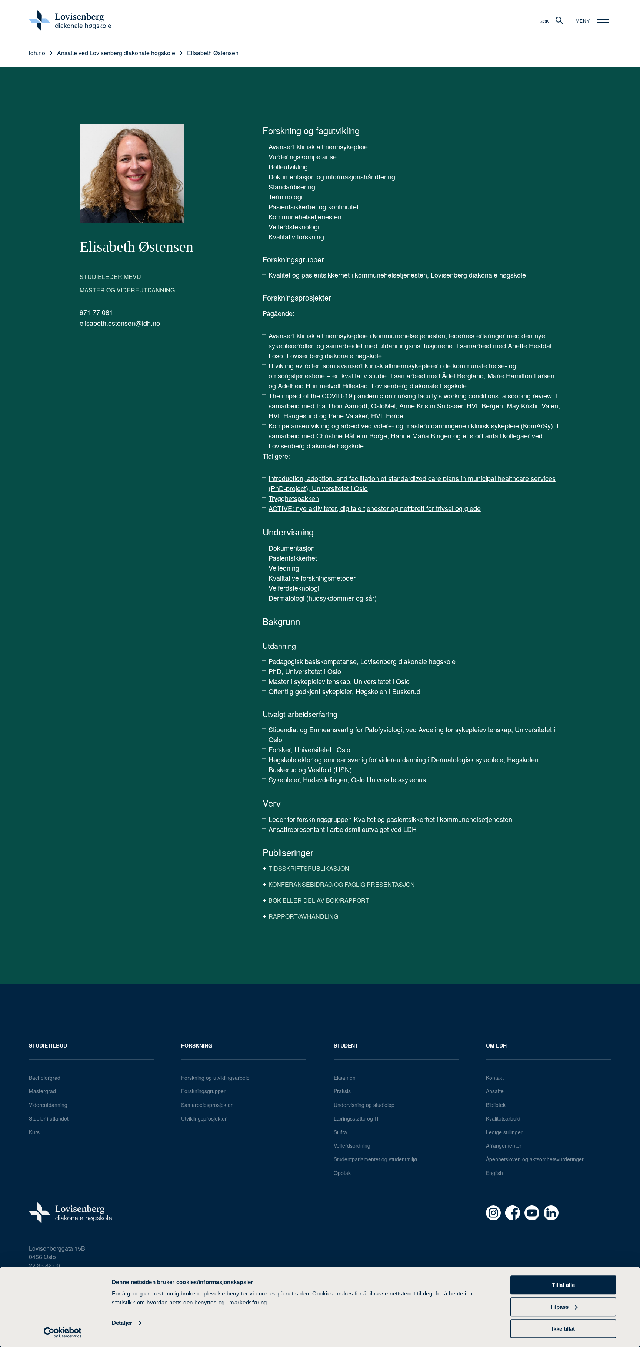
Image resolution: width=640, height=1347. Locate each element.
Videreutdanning (48, 1104)
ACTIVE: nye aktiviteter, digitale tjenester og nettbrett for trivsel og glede (375, 508)
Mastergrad (42, 1091)
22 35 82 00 (44, 1265)
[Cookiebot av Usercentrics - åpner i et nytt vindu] (62, 1332)
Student (346, 1045)
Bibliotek (496, 1104)
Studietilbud (48, 1045)
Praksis (342, 1091)
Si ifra (340, 1132)
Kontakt (495, 1077)
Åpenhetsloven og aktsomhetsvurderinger (535, 1159)
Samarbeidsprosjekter (207, 1104)
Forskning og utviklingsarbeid (215, 1077)
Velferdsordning (352, 1145)
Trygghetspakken (294, 498)
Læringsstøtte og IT (356, 1118)
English (494, 1173)
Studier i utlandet (49, 1118)
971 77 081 (96, 312)
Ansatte (495, 1091)
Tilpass (559, 1307)
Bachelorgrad (44, 1077)
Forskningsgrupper (203, 1091)
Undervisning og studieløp (364, 1104)
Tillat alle (563, 1285)
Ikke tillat (563, 1329)
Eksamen (345, 1077)
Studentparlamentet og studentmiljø (375, 1159)
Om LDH (496, 1045)
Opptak (342, 1173)
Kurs (34, 1132)
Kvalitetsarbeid (503, 1118)
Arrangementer (503, 1145)
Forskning (196, 1045)
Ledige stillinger (504, 1132)
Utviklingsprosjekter (204, 1118)
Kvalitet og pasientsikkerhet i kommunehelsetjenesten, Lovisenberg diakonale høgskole (397, 274)
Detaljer (122, 1323)
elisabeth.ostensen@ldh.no (120, 323)
